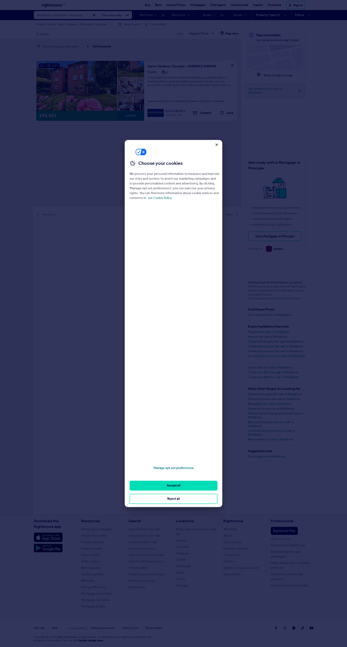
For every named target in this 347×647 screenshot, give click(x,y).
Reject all (173, 499)
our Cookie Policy (160, 198)
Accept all (174, 485)
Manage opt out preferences (173, 468)
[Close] (216, 144)
